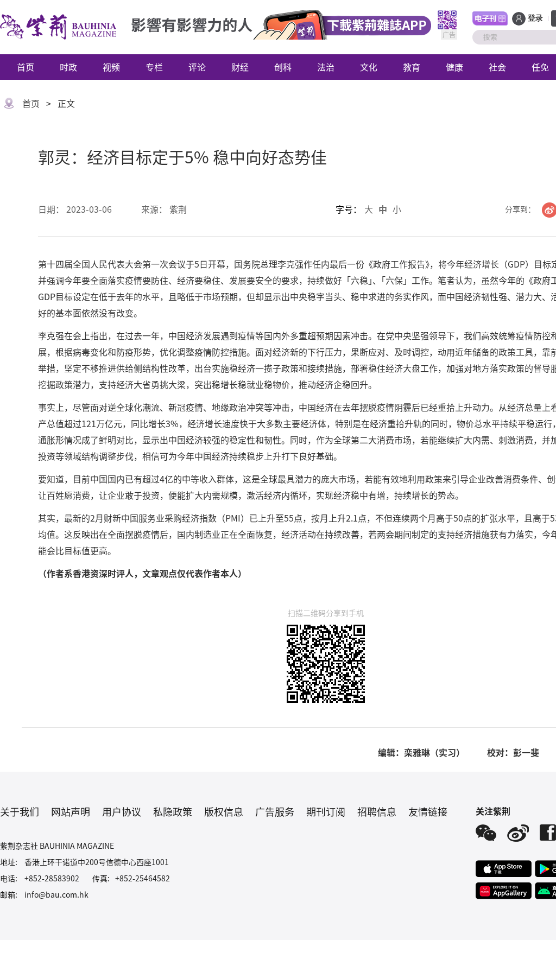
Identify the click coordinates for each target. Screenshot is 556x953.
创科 (283, 66)
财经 (240, 66)
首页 (25, 66)
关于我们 (19, 811)
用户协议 (121, 811)
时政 (68, 66)
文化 (368, 66)
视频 (111, 66)
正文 (66, 103)
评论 (197, 66)
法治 (325, 66)
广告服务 (274, 811)
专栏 (154, 66)
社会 (497, 66)
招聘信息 (376, 811)
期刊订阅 (325, 811)
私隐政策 (172, 811)
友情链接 (427, 811)
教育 (411, 66)
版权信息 (223, 811)
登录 (535, 18)
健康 (454, 66)
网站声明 (70, 811)
